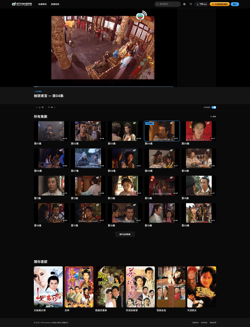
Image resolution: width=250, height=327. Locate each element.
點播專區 (42, 4)
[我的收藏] (191, 4)
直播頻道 (55, 4)
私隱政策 (195, 323)
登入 (235, 4)
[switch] (213, 107)
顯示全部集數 (125, 234)
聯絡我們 (213, 323)
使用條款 (204, 323)
